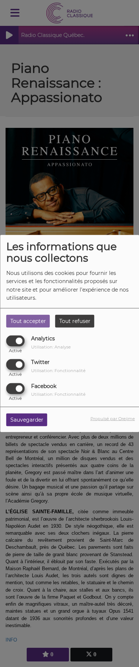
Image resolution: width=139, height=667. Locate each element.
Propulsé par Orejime (112, 418)
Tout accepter (28, 321)
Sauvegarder (26, 419)
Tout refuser (74, 321)
